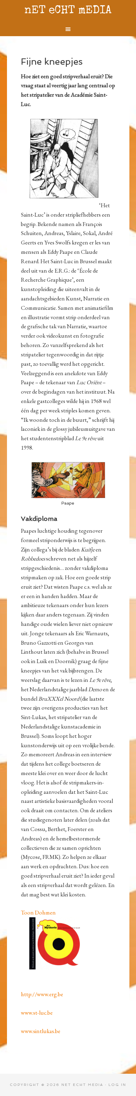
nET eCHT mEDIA (68, 11)
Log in (117, 1085)
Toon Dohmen (38, 912)
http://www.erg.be (42, 994)
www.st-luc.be (37, 1012)
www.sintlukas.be (40, 1031)
